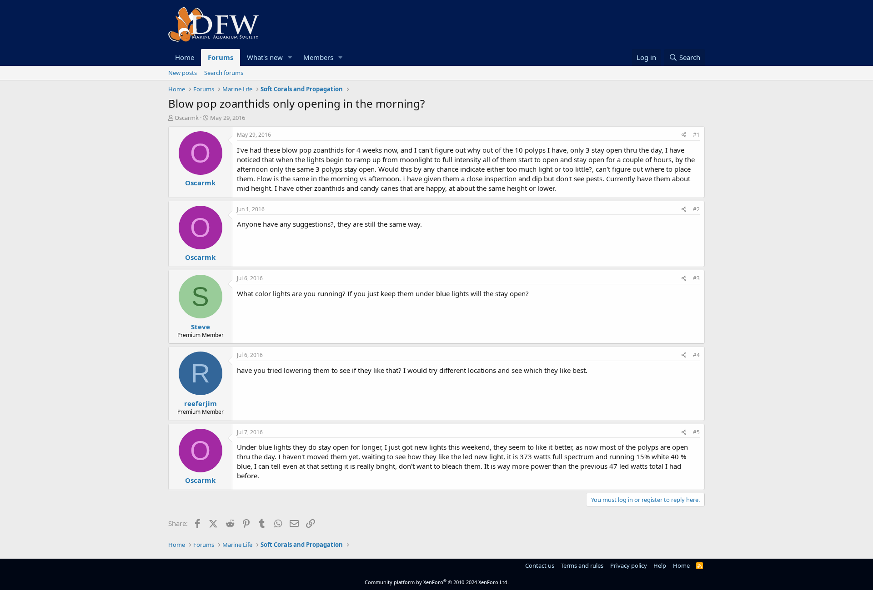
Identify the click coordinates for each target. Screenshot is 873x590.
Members (318, 57)
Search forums (223, 73)
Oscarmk (187, 118)
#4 (696, 355)
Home (184, 57)
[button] (290, 57)
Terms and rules (582, 565)
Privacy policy (628, 565)
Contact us (539, 565)
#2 (696, 209)
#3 (696, 278)
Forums (220, 57)
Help (659, 565)
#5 (696, 432)
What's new (265, 57)
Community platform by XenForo (437, 582)
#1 (696, 135)
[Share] (684, 135)
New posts (182, 73)
